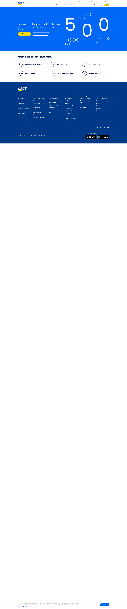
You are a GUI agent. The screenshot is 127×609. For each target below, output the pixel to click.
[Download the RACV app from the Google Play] (103, 137)
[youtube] (108, 127)
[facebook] (97, 127)
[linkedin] (104, 127)
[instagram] (101, 127)
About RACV (78, 1)
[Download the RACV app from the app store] (91, 137)
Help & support (100, 1)
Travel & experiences (75, 4)
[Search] (101, 5)
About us (98, 96)
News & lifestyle (94, 4)
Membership (85, 4)
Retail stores (85, 1)
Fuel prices (92, 1)
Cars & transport (60, 4)
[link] (22, 89)
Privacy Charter (25, 606)
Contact (107, 1)
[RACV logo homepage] (21, 3)
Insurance (52, 4)
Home (67, 4)
